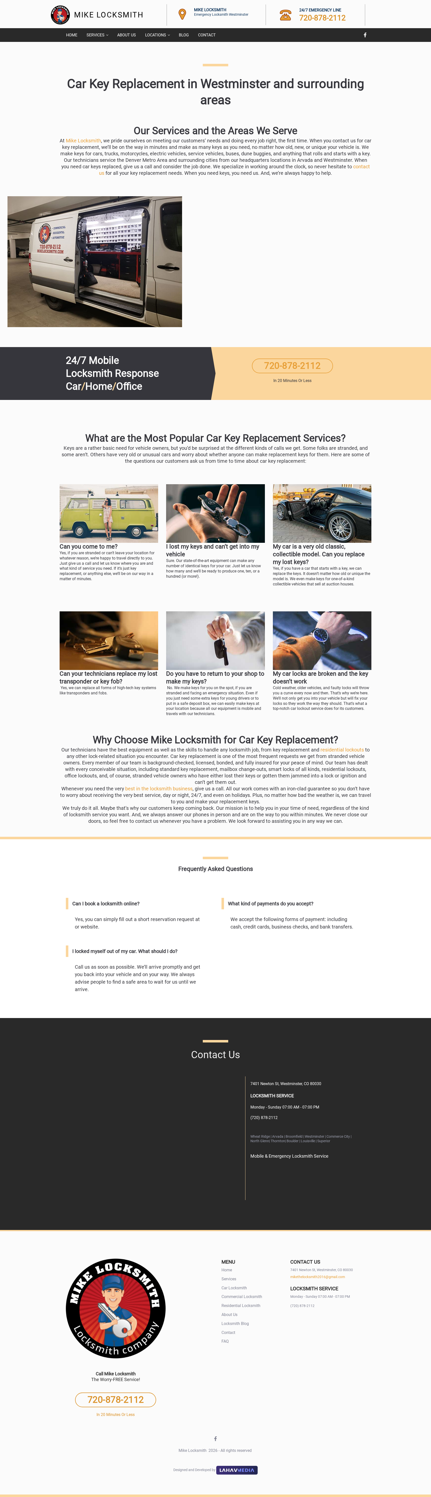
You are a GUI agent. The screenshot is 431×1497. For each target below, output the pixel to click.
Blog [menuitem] (184, 35)
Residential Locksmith (240, 1305)
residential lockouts (342, 750)
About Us (229, 1314)
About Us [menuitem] (126, 35)
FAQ (225, 1341)
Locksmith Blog (235, 1323)
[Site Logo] (60, 14)
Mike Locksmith (83, 141)
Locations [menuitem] (155, 35)
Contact (228, 1332)
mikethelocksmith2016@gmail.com (317, 1277)
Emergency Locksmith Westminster (221, 14)
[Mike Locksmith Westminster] (145, 1137)
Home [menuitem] (71, 35)
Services (228, 1279)
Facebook (365, 34)
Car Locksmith (234, 1288)
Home (226, 1270)
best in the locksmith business (159, 789)
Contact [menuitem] (207, 35)
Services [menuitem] (96, 35)
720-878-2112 (322, 17)
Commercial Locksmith (241, 1296)
